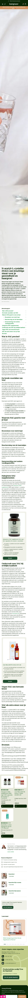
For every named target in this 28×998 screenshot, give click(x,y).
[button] (2, 4)
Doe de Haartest (8, 907)
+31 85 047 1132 (9, 959)
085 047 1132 (8, 956)
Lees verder (10, 852)
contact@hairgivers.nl (10, 963)
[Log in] (23, 4)
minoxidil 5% (15, 613)
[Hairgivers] (14, 4)
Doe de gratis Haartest (11, 977)
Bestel (10, 558)
